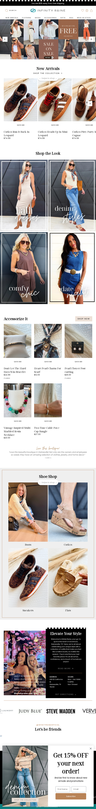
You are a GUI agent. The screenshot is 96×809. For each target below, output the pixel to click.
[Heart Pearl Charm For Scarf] (48, 345)
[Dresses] (24, 196)
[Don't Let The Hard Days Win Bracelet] (17, 345)
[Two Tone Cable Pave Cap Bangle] (48, 404)
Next (89, 103)
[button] (26, 17)
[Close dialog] (91, 749)
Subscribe (70, 796)
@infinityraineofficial (48, 725)
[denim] (72, 196)
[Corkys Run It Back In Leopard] (20, 103)
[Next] (91, 39)
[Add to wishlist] (34, 81)
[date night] (72, 268)
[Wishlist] (83, 10)
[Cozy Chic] (24, 268)
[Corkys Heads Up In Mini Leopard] (55, 103)
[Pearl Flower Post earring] (78, 345)
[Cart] (91, 10)
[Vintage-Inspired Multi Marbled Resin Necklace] (17, 404)
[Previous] (5, 39)
